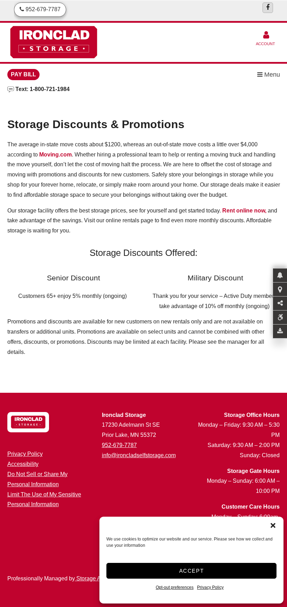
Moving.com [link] (55, 155)
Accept (191, 571)
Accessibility (22, 464)
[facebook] (267, 7)
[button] (273, 525)
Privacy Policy (210, 587)
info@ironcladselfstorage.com (139, 455)
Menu (271, 74)
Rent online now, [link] (244, 211)
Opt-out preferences (175, 587)
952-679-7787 (119, 445)
